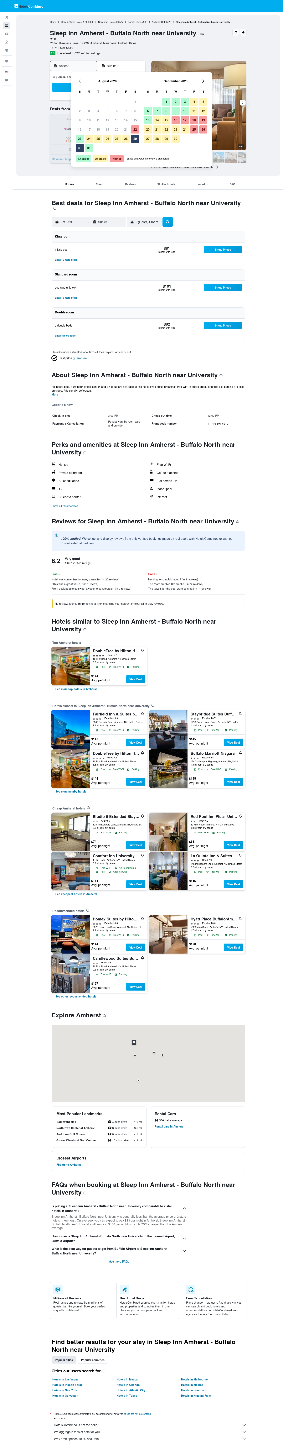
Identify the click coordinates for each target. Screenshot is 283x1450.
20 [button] (116, 129)
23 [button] (79, 138)
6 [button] (117, 111)
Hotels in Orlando (128, 1385)
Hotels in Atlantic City (131, 1390)
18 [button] (98, 129)
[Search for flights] (7, 18)
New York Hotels (107, 22)
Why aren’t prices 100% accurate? (77, 1439)
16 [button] (79, 129)
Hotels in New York (64, 1390)
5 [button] (107, 111)
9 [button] (80, 120)
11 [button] (98, 120)
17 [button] (89, 129)
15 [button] (135, 120)
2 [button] (80, 111)
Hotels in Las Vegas (65, 1379)
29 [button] (135, 138)
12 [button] (107, 120)
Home (53, 22)
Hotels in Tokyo (127, 1395)
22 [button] (135, 129)
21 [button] (126, 129)
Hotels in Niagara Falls (196, 1395)
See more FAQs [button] (119, 1261)
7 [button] (126, 111)
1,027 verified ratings (86, 53)
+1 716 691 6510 (61, 47)
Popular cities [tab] (64, 1360)
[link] (76, 689)
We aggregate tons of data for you (77, 1432)
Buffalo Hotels (135, 22)
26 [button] (107, 138)
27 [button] (116, 138)
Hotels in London (192, 1390)
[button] (6, 6)
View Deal (135, 679)
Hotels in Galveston (65, 1395)
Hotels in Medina (192, 1385)
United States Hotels (71, 22)
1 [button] (135, 101)
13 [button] (116, 120)
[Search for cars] (7, 34)
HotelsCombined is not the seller (76, 1425)
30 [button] (79, 148)
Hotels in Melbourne (194, 1379)
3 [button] (89, 111)
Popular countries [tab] (93, 1360)
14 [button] (126, 120)
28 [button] (126, 138)
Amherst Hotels (160, 22)
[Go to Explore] (7, 50)
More (55, 394)
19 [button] (107, 129)
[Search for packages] (7, 42)
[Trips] (7, 61)
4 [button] (98, 111)
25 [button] (98, 138)
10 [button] (89, 120)
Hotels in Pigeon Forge (67, 1385)
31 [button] (89, 148)
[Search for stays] (7, 26)
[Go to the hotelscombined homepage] (29, 6)
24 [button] (89, 138)
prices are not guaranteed (137, 1413)
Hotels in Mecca (127, 1379)
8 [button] (135, 111)
